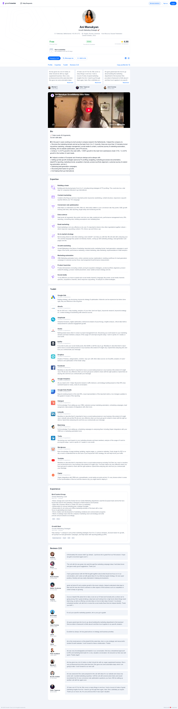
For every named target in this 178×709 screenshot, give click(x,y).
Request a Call (54, 58)
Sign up (165, 3)
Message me (69, 58)
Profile (50, 65)
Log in (173, 3)
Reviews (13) (74, 65)
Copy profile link (122, 65)
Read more (70, 82)
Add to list (83, 58)
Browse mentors (154, 3)
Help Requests (27, 3)
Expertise (58, 65)
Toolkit (65, 65)
